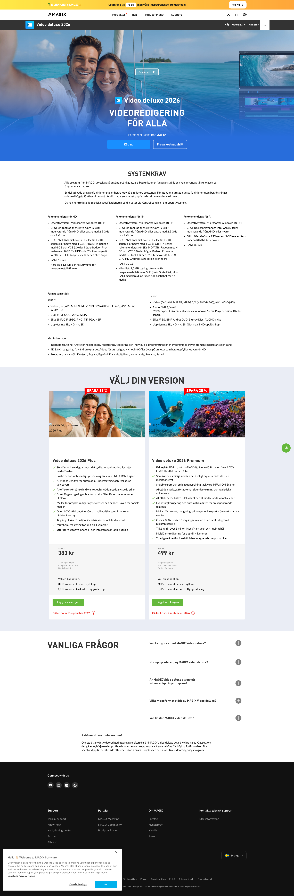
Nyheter (254, 24)
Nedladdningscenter (59, 830)
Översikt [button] (237, 24)
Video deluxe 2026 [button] (53, 25)
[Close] (116, 852)
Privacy (144, 879)
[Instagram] (59, 785)
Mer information (209, 819)
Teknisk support (56, 819)
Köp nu (128, 144)
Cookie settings (158, 879)
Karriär (153, 830)
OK (105, 884)
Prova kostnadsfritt (170, 144)
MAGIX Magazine (108, 819)
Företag (153, 819)
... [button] (265, 24)
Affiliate (52, 842)
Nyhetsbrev (155, 824)
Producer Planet (108, 830)
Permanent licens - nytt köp (79, 584)
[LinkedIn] (67, 785)
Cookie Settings (78, 884)
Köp (227, 24)
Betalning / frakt (186, 879)
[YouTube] (50, 785)
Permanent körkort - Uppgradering (83, 589)
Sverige (235, 855)
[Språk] (244, 14)
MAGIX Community (110, 824)
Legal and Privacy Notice (21, 876)
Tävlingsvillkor (130, 879)
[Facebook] (75, 785)
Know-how (54, 824)
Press (152, 836)
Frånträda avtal (205, 879)
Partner (51, 836)
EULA (172, 879)
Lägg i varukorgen (68, 602)
